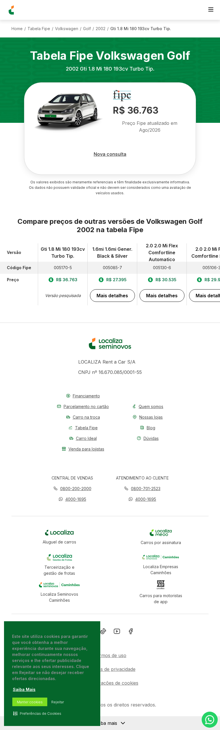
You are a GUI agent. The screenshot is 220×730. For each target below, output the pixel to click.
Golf (87, 28)
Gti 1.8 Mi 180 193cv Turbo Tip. (140, 28)
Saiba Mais (24, 689)
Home (17, 28)
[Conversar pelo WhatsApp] (210, 720)
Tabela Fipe (39, 28)
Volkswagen (66, 28)
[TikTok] (103, 632)
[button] (72, 499)
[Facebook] (130, 632)
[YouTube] (116, 632)
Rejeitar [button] (57, 702)
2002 (100, 28)
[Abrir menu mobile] (211, 10)
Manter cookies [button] (30, 702)
